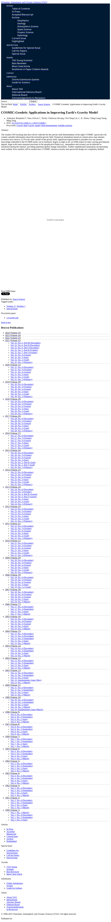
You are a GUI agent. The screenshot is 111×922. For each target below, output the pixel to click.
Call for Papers (12, 855)
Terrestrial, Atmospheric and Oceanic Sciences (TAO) (24, 2)
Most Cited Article (14, 874)
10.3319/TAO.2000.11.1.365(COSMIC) (29, 123)
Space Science (44, 104)
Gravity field (22, 125)
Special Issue (12, 309)
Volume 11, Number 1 (15, 306)
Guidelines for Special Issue (12, 851)
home (15, 104)
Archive (32, 104)
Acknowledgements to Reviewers (15, 908)
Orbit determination (49, 125)
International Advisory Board (13, 901)
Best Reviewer (12, 872)
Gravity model (34, 125)
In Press (9, 829)
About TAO (11, 897)
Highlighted (11, 841)
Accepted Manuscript (11, 832)
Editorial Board (13, 904)
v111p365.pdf (12, 318)
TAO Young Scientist (11, 868)
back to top (6, 322)
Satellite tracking (65, 125)
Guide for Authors (14, 888)
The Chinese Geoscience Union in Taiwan (31, 918)
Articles (23, 104)
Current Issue (12, 836)
